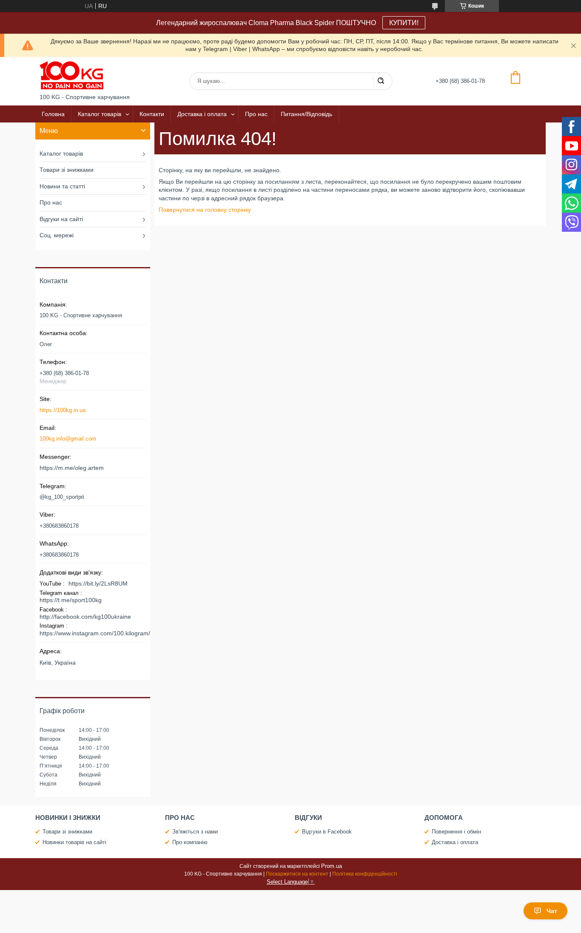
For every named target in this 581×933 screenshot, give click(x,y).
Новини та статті (62, 186)
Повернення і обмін (456, 831)
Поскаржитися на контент (297, 874)
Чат (552, 910)
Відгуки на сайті (61, 219)
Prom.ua (331, 866)
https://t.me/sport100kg (71, 600)
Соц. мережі (57, 235)
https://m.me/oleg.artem (72, 467)
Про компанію (190, 842)
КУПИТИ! (404, 22)
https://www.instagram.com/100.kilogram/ (95, 633)
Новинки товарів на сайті (74, 842)
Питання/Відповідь (306, 114)
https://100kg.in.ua (62, 410)
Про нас (256, 114)
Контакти (152, 114)
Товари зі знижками (67, 169)
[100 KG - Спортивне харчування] (71, 75)
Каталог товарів (99, 114)
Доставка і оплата (202, 114)
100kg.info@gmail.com (68, 438)
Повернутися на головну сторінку (205, 209)
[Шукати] (380, 81)
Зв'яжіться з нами (195, 831)
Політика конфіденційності (364, 874)
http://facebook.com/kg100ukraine (85, 616)
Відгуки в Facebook (327, 831)
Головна (53, 114)
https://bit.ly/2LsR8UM (98, 583)
